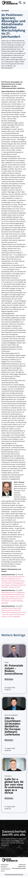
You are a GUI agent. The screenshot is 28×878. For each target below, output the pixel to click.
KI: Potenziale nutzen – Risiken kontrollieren (14, 669)
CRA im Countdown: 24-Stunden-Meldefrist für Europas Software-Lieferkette (13, 726)
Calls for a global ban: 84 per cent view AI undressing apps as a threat (14, 785)
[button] (24, 3)
